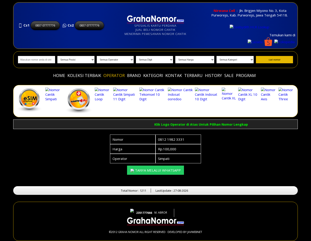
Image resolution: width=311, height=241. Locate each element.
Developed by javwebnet (185, 232)
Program (246, 75)
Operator (114, 75)
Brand (134, 75)
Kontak (173, 75)
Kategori (153, 75)
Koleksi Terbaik (84, 75)
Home (59, 75)
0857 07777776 (45, 25)
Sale (229, 75)
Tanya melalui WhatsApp (157, 170)
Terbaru (193, 75)
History (213, 75)
